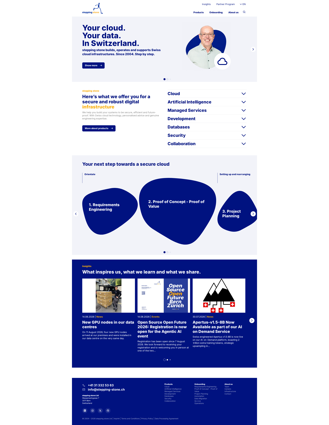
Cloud (174, 93)
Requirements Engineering (205, 386)
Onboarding (216, 12)
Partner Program (225, 4)
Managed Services (187, 110)
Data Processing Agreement (166, 418)
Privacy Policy (147, 418)
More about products (96, 128)
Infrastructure (230, 391)
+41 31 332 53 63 (101, 385)
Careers (228, 389)
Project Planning (201, 394)
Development (181, 118)
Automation (199, 396)
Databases (179, 127)
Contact (228, 394)
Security (177, 135)
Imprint (117, 418)
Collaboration (182, 143)
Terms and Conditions (130, 418)
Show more (91, 65)
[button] (164, 79)
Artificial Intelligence (189, 101)
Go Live (197, 401)
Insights (206, 4)
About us (233, 12)
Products (198, 12)
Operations (199, 403)
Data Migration (200, 398)
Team (227, 386)
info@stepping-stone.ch (106, 389)
